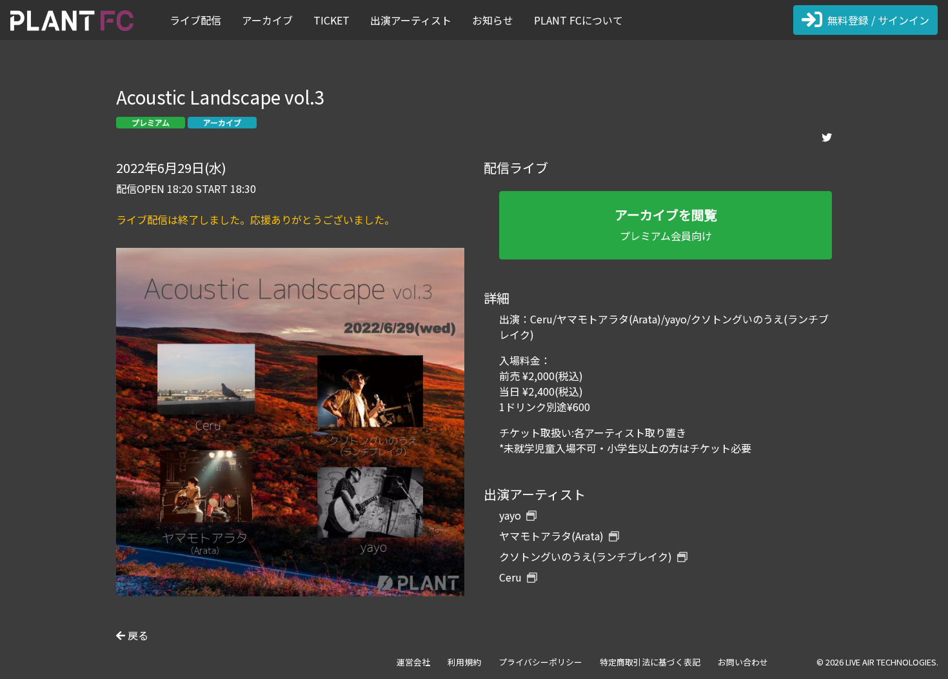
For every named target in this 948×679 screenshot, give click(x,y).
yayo (510, 515)
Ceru (510, 577)
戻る (136, 635)
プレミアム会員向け (666, 224)
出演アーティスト (410, 20)
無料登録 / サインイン (878, 20)
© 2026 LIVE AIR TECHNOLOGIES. (877, 662)
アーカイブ (267, 20)
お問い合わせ (743, 662)
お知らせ (492, 20)
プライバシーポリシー (540, 662)
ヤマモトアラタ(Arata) (551, 535)
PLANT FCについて (578, 20)
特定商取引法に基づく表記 (650, 662)
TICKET (331, 20)
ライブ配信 (195, 20)
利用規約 (464, 662)
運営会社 (413, 662)
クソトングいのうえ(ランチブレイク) (585, 556)
